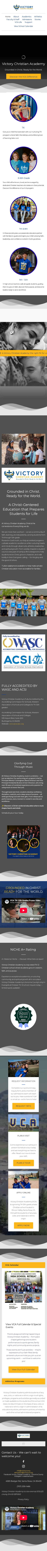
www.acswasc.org (16, 724)
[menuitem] (7, 16)
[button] (23, 1265)
